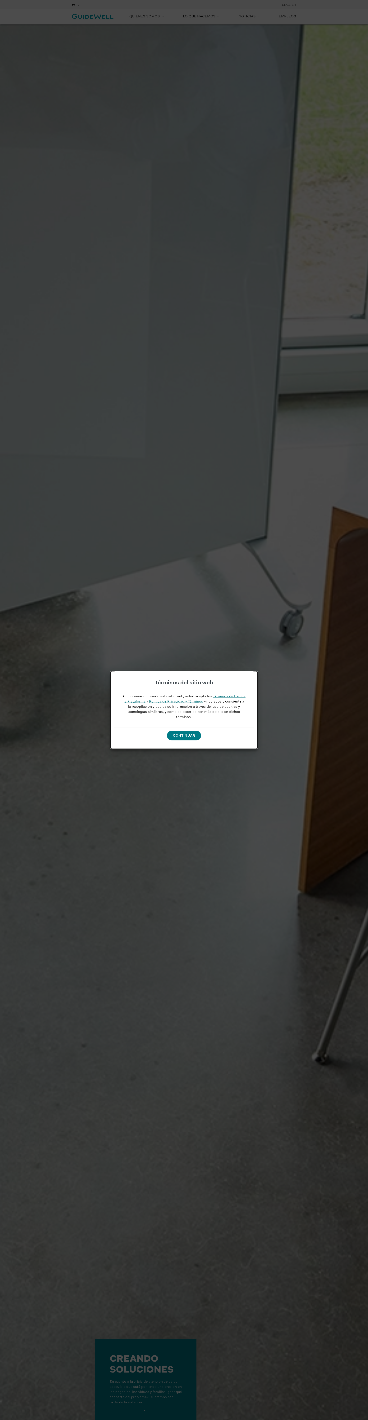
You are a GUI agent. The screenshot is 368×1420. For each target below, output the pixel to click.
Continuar (184, 736)
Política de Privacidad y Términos (176, 701)
